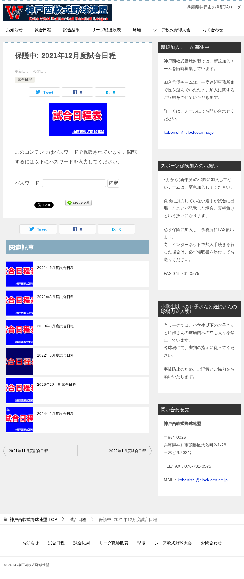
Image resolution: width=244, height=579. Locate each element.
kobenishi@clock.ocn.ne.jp (189, 132)
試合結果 (71, 29)
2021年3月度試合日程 (55, 297)
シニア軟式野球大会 (171, 29)
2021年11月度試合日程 (28, 451)
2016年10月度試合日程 (56, 384)
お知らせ (14, 29)
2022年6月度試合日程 (55, 355)
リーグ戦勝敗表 (106, 29)
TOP (33, 519)
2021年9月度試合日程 (55, 268)
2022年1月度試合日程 (127, 451)
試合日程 (43, 29)
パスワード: (28, 183)
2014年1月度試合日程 (55, 414)
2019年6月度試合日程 (55, 326)
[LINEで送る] (78, 204)
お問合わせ (212, 29)
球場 (137, 29)
